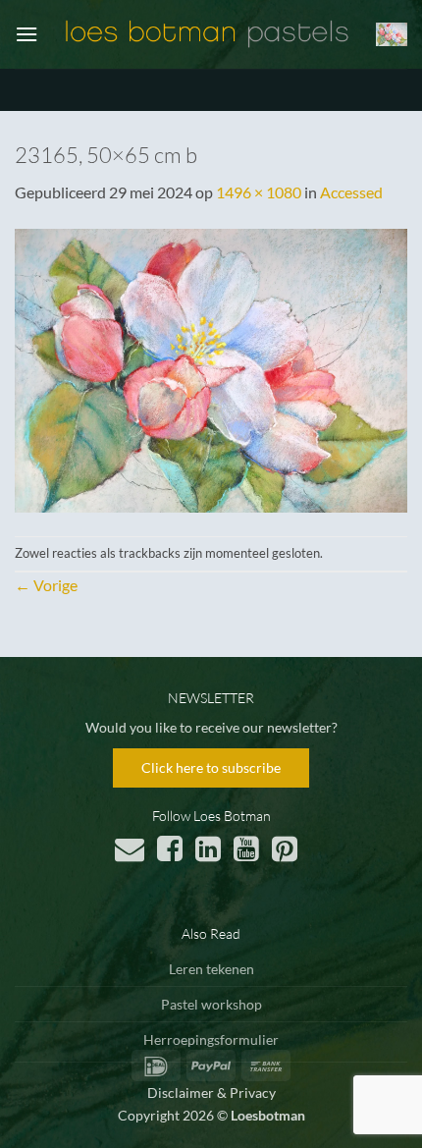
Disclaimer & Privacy (211, 1092)
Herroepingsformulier (211, 1039)
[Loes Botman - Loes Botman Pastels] (207, 34)
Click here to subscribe (211, 767)
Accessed (351, 192)
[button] (26, 34)
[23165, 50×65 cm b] (211, 367)
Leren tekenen (211, 968)
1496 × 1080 (258, 192)
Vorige (46, 584)
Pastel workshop (211, 1004)
